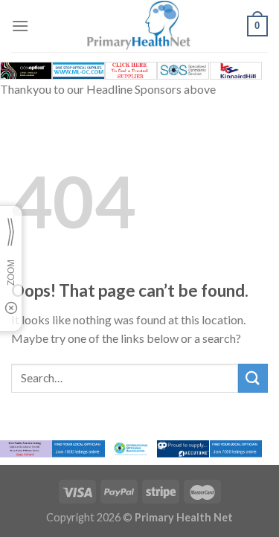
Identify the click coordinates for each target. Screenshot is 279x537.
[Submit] (253, 378)
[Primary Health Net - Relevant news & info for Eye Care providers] (139, 26)
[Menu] (20, 25)
